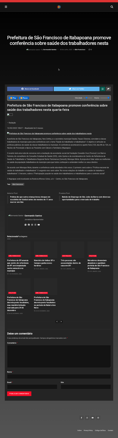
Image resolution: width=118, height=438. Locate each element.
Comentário (12, 343)
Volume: (97, 98)
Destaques (67, 256)
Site (62, 382)
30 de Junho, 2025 (66, 49)
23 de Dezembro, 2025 (42, 311)
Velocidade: (79, 98)
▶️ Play (13, 98)
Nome (10, 372)
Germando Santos (49, 49)
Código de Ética (100, 430)
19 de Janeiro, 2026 (41, 269)
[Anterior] (57, 321)
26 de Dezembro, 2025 (15, 313)
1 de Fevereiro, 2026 (15, 274)
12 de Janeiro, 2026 (68, 269)
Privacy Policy (88, 430)
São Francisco (80, 49)
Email (10, 382)
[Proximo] (61, 321)
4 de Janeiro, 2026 (95, 271)
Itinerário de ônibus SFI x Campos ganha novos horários (44, 263)
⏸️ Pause (24, 98)
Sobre (79, 430)
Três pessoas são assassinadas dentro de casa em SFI (71, 263)
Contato (110, 430)
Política (92, 256)
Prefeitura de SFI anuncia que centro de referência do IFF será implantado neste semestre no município (17, 265)
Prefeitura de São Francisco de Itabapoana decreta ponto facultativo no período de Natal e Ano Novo (45, 302)
